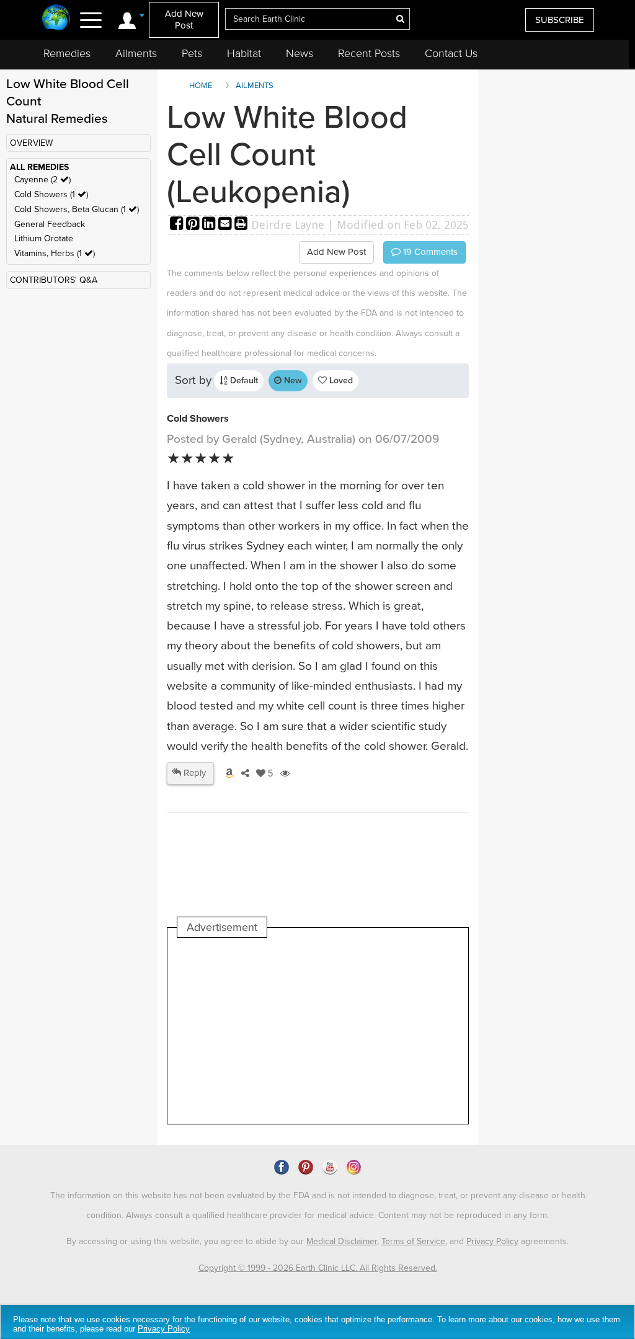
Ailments (136, 53)
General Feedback (49, 224)
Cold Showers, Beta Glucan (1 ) (76, 209)
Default (243, 380)
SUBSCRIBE (559, 19)
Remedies (67, 53)
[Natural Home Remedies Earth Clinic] (56, 18)
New (292, 380)
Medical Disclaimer (341, 1241)
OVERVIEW (31, 143)
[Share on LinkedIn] (210, 224)
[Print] (241, 224)
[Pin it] (194, 224)
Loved (340, 380)
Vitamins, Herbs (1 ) (54, 253)
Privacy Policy (492, 1241)
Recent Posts (369, 53)
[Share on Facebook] (178, 224)
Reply (193, 772)
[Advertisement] (403, 1031)
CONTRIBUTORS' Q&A (53, 280)
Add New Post (184, 19)
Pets (192, 53)
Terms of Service (413, 1241)
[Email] (226, 224)
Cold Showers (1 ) (51, 194)
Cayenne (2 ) (42, 179)
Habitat (244, 53)
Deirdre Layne (287, 224)
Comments (429, 251)
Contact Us (451, 53)
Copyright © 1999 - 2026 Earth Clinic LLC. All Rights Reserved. (317, 1268)
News (299, 53)
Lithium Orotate (43, 238)
